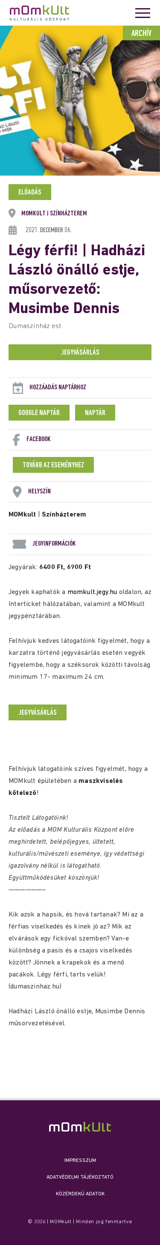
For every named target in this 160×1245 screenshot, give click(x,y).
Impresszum (80, 1160)
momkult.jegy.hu (92, 592)
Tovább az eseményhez (53, 465)
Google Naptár (39, 413)
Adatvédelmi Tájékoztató (80, 1177)
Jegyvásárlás (80, 353)
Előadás (29, 193)
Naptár (95, 413)
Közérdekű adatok (80, 1194)
